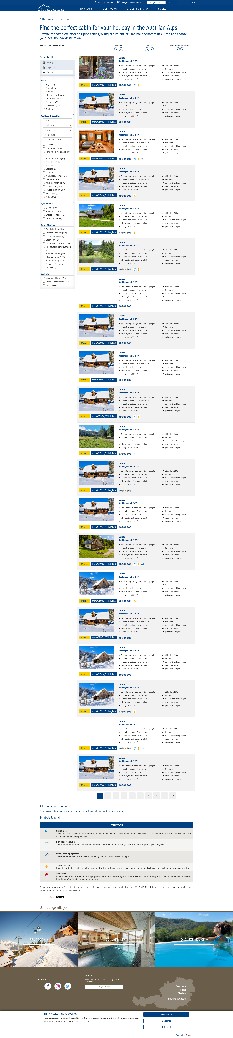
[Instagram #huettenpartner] (57, 986)
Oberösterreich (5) (54, 98)
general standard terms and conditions (108, 811)
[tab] (57, 79)
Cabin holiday (109, 8)
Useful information (137, 8)
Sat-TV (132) (51, 193)
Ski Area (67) (51, 144)
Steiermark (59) (53, 105)
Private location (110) (55, 189)
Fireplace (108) (52, 179)
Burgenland (51, 88)
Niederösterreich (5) (55, 95)
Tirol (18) (50, 109)
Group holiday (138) (55, 236)
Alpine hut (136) (53, 211)
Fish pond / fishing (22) (56, 148)
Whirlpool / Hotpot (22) (56, 175)
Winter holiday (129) (55, 260)
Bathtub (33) (51, 168)
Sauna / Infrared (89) (55, 158)
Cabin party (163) (53, 239)
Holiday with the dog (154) (58, 243)
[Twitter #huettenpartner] (67, 986)
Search (171, 2)
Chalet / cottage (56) (55, 214)
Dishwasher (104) (54, 186)
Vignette (43, 811)
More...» (84, 85)
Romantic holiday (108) (56, 232)
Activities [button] (45, 274)
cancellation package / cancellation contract (68, 811)
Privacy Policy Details (82, 1021)
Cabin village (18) (54, 218)
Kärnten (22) (51, 91)
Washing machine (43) (56, 182)
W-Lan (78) (51, 196)
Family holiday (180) (55, 229)
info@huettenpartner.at (131, 2)
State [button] (43, 80)
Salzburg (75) (52, 102)
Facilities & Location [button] (50, 116)
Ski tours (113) (52, 285)
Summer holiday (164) (56, 253)
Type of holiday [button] (48, 225)
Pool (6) (49, 172)
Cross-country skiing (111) (58, 281)
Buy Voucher (104, 986)
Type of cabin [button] (47, 203)
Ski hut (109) (51, 207)
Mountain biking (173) (56, 278)
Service (162, 8)
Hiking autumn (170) (55, 257)
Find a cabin (86, 8)
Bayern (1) (50, 84)
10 (173, 796)
